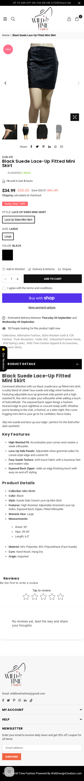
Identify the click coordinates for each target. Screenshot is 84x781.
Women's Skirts (12, 347)
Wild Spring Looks (14, 343)
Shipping (7, 195)
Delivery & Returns (43, 269)
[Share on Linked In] (49, 147)
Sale (8, 49)
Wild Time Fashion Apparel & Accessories (52, 343)
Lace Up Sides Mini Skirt (18, 219)
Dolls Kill (7, 157)
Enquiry (66, 269)
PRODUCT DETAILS (20, 364)
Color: (11, 245)
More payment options (42, 307)
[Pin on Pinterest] (43, 147)
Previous (5, 83)
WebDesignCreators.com (66, 773)
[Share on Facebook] (31, 147)
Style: (24, 212)
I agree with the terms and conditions (29, 288)
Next (78, 83)
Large (8, 236)
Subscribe (11, 756)
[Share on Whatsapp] (55, 147)
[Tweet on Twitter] (37, 147)
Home (5, 35)
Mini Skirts (28, 491)
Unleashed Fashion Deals (65, 339)
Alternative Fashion (28, 335)
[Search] (13, 18)
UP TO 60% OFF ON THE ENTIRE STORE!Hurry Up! (42, 3)
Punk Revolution (23, 339)
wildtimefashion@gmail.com (27, 693)
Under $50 (41, 339)
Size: (10, 228)
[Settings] (69, 18)
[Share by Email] (61, 147)
